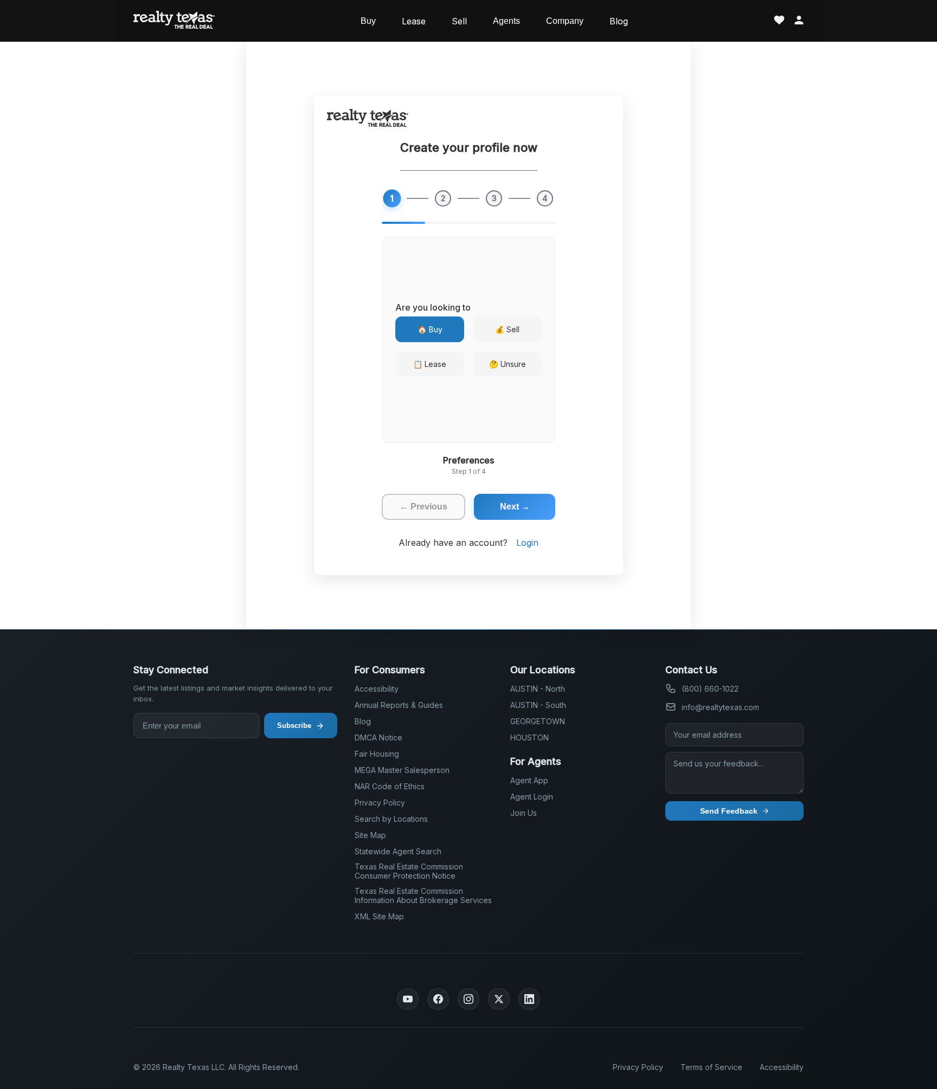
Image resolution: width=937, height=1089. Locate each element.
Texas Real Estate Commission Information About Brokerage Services (423, 895)
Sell (459, 21)
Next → (515, 506)
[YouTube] (408, 999)
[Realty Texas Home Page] (174, 21)
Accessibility (377, 688)
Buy (368, 20)
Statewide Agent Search (398, 851)
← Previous (423, 506)
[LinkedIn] (529, 999)
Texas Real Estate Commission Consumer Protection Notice (409, 871)
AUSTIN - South (538, 705)
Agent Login (531, 796)
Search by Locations (391, 818)
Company (564, 20)
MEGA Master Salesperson (402, 770)
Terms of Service (711, 1067)
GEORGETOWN (537, 721)
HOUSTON (529, 737)
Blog (618, 21)
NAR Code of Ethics (390, 786)
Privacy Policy (380, 802)
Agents (506, 20)
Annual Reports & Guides (399, 705)
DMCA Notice (378, 737)
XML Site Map (379, 916)
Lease (414, 21)
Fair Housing (377, 753)
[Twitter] (499, 999)
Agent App (529, 780)
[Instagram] (468, 999)
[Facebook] (438, 999)
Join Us (523, 812)
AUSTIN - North (537, 688)
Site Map (370, 835)
